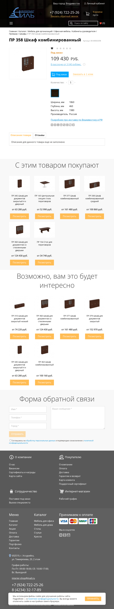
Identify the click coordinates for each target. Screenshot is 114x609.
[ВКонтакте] (52, 125)
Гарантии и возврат (70, 476)
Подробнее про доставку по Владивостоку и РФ (77, 119)
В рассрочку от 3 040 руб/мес (66, 64)
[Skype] (70, 125)
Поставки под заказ (19, 498)
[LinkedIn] (61, 125)
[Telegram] (73, 125)
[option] (27, 63)
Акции (12, 528)
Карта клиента (67, 480)
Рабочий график (68, 498)
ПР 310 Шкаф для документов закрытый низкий (19, 318)
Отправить (17, 434)
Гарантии (14, 540)
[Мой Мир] (58, 125)
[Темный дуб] (55, 93)
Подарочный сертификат (72, 483)
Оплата (63, 468)
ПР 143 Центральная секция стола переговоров (44, 198)
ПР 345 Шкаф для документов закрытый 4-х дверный (19, 199)
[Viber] (64, 125)
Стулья (37, 532)
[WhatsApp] (67, 125)
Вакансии (14, 468)
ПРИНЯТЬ (93, 598)
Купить (19, 216)
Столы (37, 528)
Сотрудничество (26, 491)
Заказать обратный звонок (64, 16)
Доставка (64, 472)
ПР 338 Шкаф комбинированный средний (95, 198)
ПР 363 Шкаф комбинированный (44, 363)
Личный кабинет (96, 3)
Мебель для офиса (44, 520)
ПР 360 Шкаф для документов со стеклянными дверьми (19, 246)
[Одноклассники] (55, 125)
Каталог (13, 524)
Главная (13, 520)
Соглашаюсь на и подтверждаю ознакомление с (51, 441)
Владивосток (73, 3)
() (103, 23)
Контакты (14, 548)
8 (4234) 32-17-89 (26, 589)
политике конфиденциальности (43, 598)
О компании (23, 457)
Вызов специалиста (19, 502)
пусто (98, 13)
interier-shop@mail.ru (23, 578)
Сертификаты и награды (22, 472)
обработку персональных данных (40, 440)
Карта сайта (15, 476)
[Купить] (60, 74)
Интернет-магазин (77, 491)
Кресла (38, 536)
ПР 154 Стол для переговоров (44, 243)
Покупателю (73, 457)
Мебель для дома (43, 524)
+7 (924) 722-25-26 (64, 12)
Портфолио (15, 544)
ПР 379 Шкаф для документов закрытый (94, 318)
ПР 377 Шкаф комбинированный (69, 197)
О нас (12, 464)
